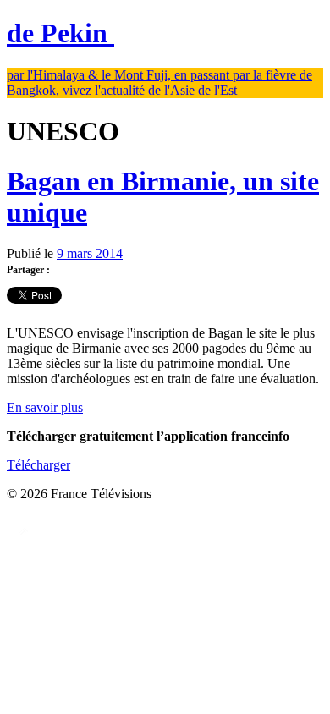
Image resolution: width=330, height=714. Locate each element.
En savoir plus (45, 407)
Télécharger (38, 465)
